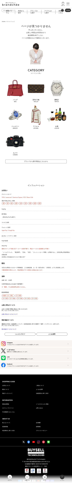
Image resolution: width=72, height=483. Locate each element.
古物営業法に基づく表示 (42, 393)
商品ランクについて (7, 393)
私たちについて (6, 422)
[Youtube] (33, 442)
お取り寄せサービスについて (10, 314)
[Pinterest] (43, 442)
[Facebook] (28, 442)
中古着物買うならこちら (8, 412)
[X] (23, 442)
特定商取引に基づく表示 (8, 430)
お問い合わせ (39, 408)
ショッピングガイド (20, 334)
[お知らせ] (63, 3)
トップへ (62, 480)
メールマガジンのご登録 (42, 404)
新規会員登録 (5, 404)
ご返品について (40, 385)
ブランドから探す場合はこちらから (36, 161)
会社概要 (38, 422)
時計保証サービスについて (9, 329)
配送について (5, 389)
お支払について (6, 385)
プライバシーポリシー (41, 430)
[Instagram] (38, 442)
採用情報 (38, 426)
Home (3, 21)
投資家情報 (5, 426)
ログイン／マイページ (8, 408)
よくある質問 (52, 334)
